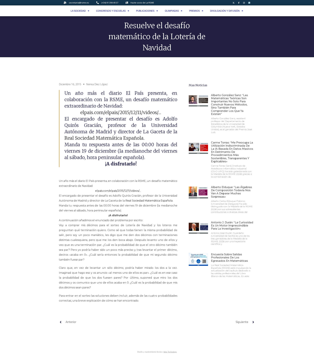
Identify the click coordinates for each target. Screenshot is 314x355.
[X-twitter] (234, 3)
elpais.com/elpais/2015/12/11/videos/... (120, 112)
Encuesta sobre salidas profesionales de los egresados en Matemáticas (229, 257)
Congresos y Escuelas (111, 11)
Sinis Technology (170, 352)
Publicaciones (145, 11)
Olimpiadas (172, 11)
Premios (194, 11)
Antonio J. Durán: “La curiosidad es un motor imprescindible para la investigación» (232, 225)
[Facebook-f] (239, 3)
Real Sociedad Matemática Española (103, 138)
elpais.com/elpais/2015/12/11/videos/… (118, 190)
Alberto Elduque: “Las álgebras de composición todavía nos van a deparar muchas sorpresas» (231, 192)
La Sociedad (78, 11)
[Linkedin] (249, 3)
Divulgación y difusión (225, 11)
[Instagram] (244, 3)
